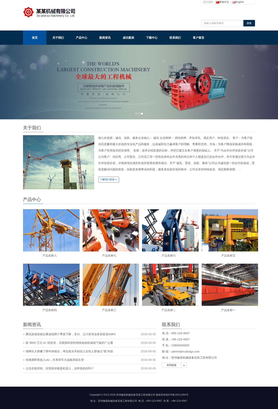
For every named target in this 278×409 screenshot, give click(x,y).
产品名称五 (228, 255)
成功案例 (128, 37)
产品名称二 (169, 310)
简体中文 (224, 2)
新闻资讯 (105, 37)
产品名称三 (109, 310)
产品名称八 (50, 255)
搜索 (249, 23)
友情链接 (171, 365)
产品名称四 (50, 310)
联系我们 (175, 37)
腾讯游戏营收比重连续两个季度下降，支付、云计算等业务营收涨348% (71, 334)
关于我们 (58, 37)
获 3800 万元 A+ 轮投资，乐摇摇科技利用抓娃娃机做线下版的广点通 (69, 342)
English (239, 2)
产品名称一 (228, 310)
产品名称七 (109, 255)
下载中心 (152, 37)
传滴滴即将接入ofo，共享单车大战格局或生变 (55, 359)
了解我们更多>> (108, 179)
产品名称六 (169, 255)
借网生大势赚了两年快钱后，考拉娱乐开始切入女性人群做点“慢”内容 (69, 351)
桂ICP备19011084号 (177, 394)
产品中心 (81, 37)
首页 (35, 37)
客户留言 (198, 37)
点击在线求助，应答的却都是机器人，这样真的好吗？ (60, 368)
